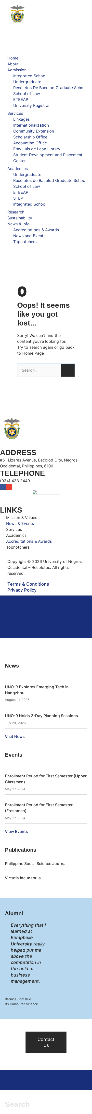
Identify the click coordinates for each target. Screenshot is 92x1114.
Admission (16, 69)
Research (15, 212)
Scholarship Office (30, 136)
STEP (18, 198)
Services (15, 113)
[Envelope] (9, 487)
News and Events (29, 235)
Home (12, 58)
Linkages (21, 119)
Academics (17, 168)
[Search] (68, 370)
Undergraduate (27, 81)
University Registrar (31, 105)
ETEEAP (20, 99)
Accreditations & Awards (36, 229)
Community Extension (33, 131)
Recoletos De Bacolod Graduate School (50, 87)
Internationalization (31, 125)
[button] (46, 52)
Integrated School (29, 75)
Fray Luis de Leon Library (36, 148)
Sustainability (19, 217)
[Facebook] (3, 487)
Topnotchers (25, 241)
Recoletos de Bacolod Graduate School (49, 180)
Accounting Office (30, 142)
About (13, 63)
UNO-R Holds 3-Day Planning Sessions (41, 715)
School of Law (26, 93)
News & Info (18, 223)
